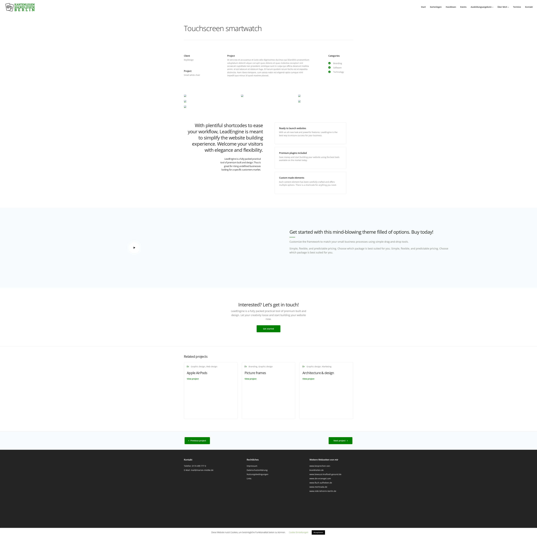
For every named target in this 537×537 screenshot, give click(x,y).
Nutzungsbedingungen (257, 474)
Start (423, 7)
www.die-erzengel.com (320, 478)
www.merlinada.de (318, 487)
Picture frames (255, 372)
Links (249, 478)
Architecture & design (318, 372)
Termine (517, 7)
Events (463, 7)
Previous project (198, 440)
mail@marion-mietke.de (202, 470)
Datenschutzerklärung (257, 470)
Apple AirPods (197, 372)
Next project (340, 440)
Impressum (252, 466)
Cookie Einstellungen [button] (298, 532)
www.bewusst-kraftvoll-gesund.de (325, 474)
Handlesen (451, 7)
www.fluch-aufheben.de (320, 482)
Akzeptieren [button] (318, 532)
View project (193, 378)
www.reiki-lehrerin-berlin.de (322, 491)
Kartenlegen (436, 7)
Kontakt (529, 7)
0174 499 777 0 (199, 466)
